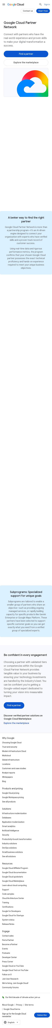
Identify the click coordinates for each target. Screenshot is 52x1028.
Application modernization (13, 822)
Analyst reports (8, 773)
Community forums (10, 987)
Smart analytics (8, 826)
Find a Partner (8, 940)
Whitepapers (7, 777)
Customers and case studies (14, 768)
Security (5, 835)
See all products (9, 802)
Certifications (7, 907)
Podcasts (6, 953)
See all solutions (9, 856)
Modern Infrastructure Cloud (14, 751)
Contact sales (8, 936)
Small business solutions (12, 852)
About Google (8, 1005)
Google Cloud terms (12, 1009)
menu (3, 4)
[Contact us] (28, 11)
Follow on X (7, 974)
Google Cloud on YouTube (13, 966)
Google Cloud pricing (10, 793)
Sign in (47, 4)
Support (5, 890)
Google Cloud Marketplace (13, 881)
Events (5, 949)
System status (8, 920)
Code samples (8, 894)
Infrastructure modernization (14, 813)
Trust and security (9, 747)
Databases (6, 818)
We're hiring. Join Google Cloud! (15, 983)
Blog (4, 781)
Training (5, 903)
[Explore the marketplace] (26, 62)
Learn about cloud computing (14, 885)
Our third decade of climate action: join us (22, 997)
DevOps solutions (9, 848)
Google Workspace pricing (13, 797)
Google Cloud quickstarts (12, 877)
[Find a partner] (26, 54)
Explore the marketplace (16, 723)
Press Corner (7, 962)
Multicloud (6, 755)
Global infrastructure (10, 760)
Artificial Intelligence (10, 831)
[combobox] (11, 1022)
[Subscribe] (42, 1015)
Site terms (29, 1005)
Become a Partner (9, 944)
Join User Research (10, 979)
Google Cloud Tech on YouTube (15, 970)
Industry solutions (9, 843)
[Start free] (43, 11)
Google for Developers (11, 911)
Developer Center (9, 957)
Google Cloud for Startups (13, 915)
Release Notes (8, 924)
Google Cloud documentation (14, 872)
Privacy (19, 1005)
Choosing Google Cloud (11, 742)
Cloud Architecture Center (13, 898)
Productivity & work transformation (17, 839)
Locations (6, 764)
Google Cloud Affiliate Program (15, 868)
